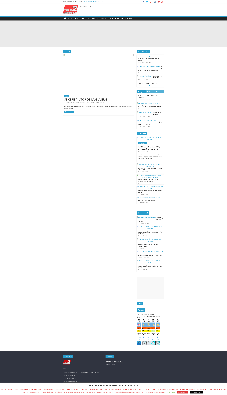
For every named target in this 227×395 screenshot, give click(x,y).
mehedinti (92, 102)
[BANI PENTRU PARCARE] (145, 111)
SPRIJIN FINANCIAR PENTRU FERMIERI (94, 1)
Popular (142, 92)
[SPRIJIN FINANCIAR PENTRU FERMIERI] (148, 67)
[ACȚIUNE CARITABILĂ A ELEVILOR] (148, 120)
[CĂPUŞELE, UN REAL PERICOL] (146, 217)
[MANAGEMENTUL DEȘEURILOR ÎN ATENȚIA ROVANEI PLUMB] (150, 175)
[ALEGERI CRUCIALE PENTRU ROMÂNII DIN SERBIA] (150, 186)
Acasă (70, 18)
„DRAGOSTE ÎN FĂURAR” (157, 77)
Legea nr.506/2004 (111, 364)
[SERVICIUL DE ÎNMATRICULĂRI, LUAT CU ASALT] (150, 260)
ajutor (83, 102)
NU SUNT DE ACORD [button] (196, 392)
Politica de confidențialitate (113, 361)
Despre (82, 18)
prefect (97, 102)
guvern (87, 102)
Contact (104, 18)
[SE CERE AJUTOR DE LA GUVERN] (98, 55)
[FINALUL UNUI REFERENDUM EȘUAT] (148, 198)
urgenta (102, 102)
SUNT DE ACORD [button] (182, 392)
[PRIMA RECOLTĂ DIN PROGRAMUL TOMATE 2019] (150, 239)
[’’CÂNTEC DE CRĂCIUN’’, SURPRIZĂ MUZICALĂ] (150, 137)
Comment (160, 92)
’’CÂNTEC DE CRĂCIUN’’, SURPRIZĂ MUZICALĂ (149, 148)
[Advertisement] (113, 33)
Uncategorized (142, 143)
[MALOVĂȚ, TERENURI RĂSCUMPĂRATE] (149, 102)
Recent (151, 92)
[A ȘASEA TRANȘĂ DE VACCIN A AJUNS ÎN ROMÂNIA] (150, 226)
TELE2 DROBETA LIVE (93, 18)
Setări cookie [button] (171, 392)
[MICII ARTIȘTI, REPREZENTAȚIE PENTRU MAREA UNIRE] (150, 164)
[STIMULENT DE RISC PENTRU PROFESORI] (150, 252)
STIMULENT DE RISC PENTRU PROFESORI (150, 255)
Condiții (128, 18)
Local (76, 18)
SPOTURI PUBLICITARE (116, 18)
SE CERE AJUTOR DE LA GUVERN (85, 99)
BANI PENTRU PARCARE (157, 113)
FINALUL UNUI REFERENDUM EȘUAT (150, 199)
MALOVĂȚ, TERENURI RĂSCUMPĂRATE (149, 106)
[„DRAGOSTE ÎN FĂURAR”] (144, 76)
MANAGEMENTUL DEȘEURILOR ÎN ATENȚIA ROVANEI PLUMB (148, 180)
